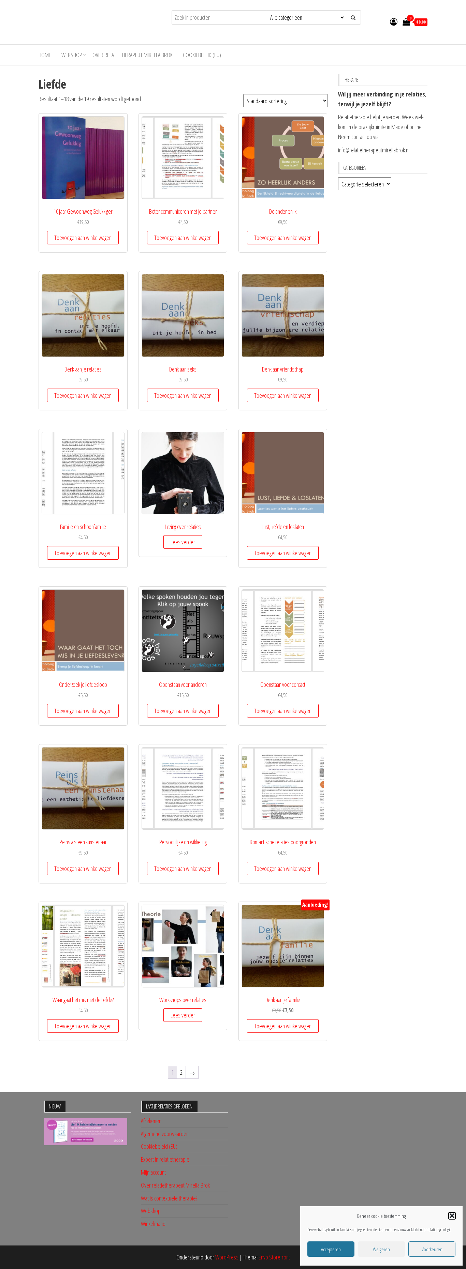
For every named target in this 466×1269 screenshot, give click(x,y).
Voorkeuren (432, 1249)
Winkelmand (153, 1224)
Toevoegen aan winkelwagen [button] (83, 237)
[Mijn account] (393, 21)
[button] (452, 1215)
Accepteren (331, 1249)
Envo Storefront (274, 1257)
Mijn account (153, 1172)
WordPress (226, 1257)
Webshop (71, 55)
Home (45, 55)
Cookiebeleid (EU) (202, 55)
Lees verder (183, 542)
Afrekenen (151, 1121)
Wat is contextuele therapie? (169, 1198)
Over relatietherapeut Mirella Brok (132, 55)
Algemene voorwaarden (165, 1134)
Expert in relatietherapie (165, 1159)
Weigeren (381, 1249)
